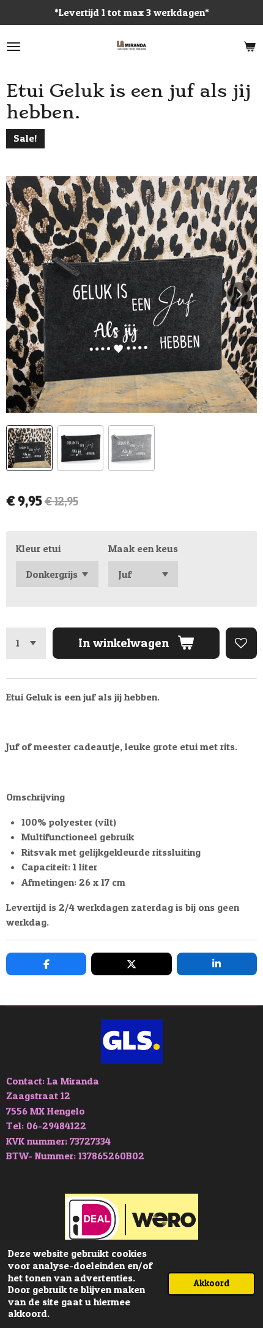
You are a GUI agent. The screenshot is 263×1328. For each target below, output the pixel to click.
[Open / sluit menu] (13, 46)
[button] (29, 448)
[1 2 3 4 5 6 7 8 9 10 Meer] (26, 643)
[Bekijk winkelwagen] (249, 46)
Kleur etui (38, 548)
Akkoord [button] (211, 1283)
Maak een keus (143, 548)
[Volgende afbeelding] (238, 294)
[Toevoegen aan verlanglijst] (241, 643)
